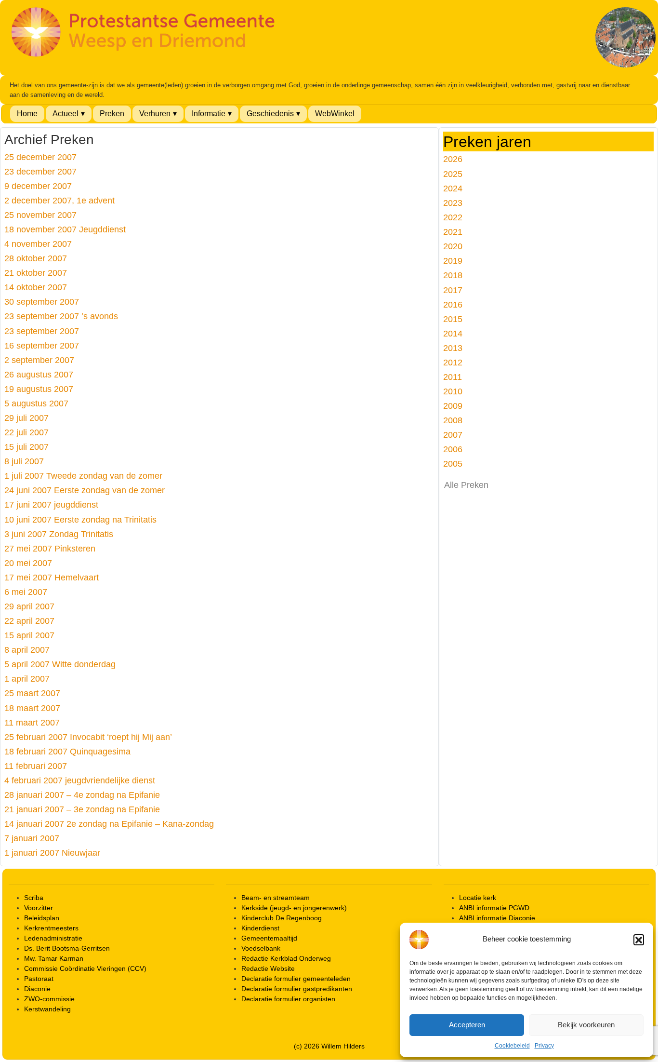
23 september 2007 (41, 331)
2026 (452, 159)
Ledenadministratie (53, 938)
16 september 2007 (41, 345)
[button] (639, 939)
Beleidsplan (41, 918)
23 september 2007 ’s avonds (61, 316)
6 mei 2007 (25, 592)
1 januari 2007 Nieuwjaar (52, 852)
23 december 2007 (40, 171)
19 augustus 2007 (38, 389)
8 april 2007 (27, 650)
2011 (452, 377)
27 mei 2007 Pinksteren (49, 548)
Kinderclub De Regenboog (281, 918)
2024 (452, 188)
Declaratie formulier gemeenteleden (296, 978)
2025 (452, 174)
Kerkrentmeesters (51, 928)
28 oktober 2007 (35, 258)
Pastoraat (38, 978)
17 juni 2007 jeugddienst (51, 504)
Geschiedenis (270, 113)
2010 (452, 391)
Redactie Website (268, 968)
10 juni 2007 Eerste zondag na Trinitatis (80, 519)
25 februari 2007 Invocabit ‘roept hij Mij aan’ (88, 737)
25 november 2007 (40, 215)
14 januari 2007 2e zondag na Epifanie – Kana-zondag (109, 824)
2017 (452, 290)
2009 (452, 406)
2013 (452, 348)
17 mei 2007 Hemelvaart (51, 577)
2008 (452, 420)
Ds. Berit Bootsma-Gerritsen (67, 948)
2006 (452, 449)
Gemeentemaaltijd (269, 938)
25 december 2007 (40, 157)
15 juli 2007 (26, 447)
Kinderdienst (260, 928)
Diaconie (37, 989)
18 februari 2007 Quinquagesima (67, 751)
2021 (452, 232)
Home (27, 113)
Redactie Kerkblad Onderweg (286, 958)
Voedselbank (260, 948)
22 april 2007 (29, 621)
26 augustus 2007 (38, 374)
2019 (452, 260)
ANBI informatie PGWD (494, 908)
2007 (452, 435)
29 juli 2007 (26, 418)
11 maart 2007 (32, 722)
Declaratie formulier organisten (288, 999)
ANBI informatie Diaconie (497, 918)
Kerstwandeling (47, 1009)
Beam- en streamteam (275, 897)
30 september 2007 (41, 301)
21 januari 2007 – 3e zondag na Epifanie (82, 809)
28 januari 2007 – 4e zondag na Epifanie (82, 795)
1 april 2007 (27, 678)
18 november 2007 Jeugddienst (65, 229)
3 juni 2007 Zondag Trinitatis (58, 534)
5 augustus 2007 (36, 403)
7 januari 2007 (31, 838)
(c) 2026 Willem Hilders (329, 1046)
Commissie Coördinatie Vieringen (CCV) (85, 968)
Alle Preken (466, 485)
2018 (452, 275)
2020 (452, 246)
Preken (112, 113)
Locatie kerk (477, 897)
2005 (452, 463)
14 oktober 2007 (35, 287)
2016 (452, 304)
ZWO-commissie (49, 999)
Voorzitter (38, 908)
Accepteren (467, 1025)
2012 (452, 362)
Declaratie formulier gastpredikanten (296, 989)
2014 (452, 333)
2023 (452, 203)
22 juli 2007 (26, 432)
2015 (452, 319)
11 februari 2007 (35, 766)
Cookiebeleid (512, 1045)
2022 (452, 217)
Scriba (33, 897)
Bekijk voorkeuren (586, 1025)
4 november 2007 (38, 244)
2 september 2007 (39, 360)
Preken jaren (487, 141)
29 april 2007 (29, 606)
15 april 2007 (29, 635)
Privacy (544, 1045)
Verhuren (155, 113)
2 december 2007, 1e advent (59, 200)
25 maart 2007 (32, 693)
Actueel (66, 113)
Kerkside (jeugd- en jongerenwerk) (294, 908)
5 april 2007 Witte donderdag (60, 664)
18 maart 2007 (32, 708)
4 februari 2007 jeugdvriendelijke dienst (79, 780)
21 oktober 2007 (35, 273)
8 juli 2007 (24, 461)
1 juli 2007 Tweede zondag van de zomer (83, 476)
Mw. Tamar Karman (53, 958)
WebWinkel (335, 113)
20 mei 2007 (28, 563)
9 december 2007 (38, 186)
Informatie (208, 113)
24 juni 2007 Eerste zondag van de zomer (84, 490)
